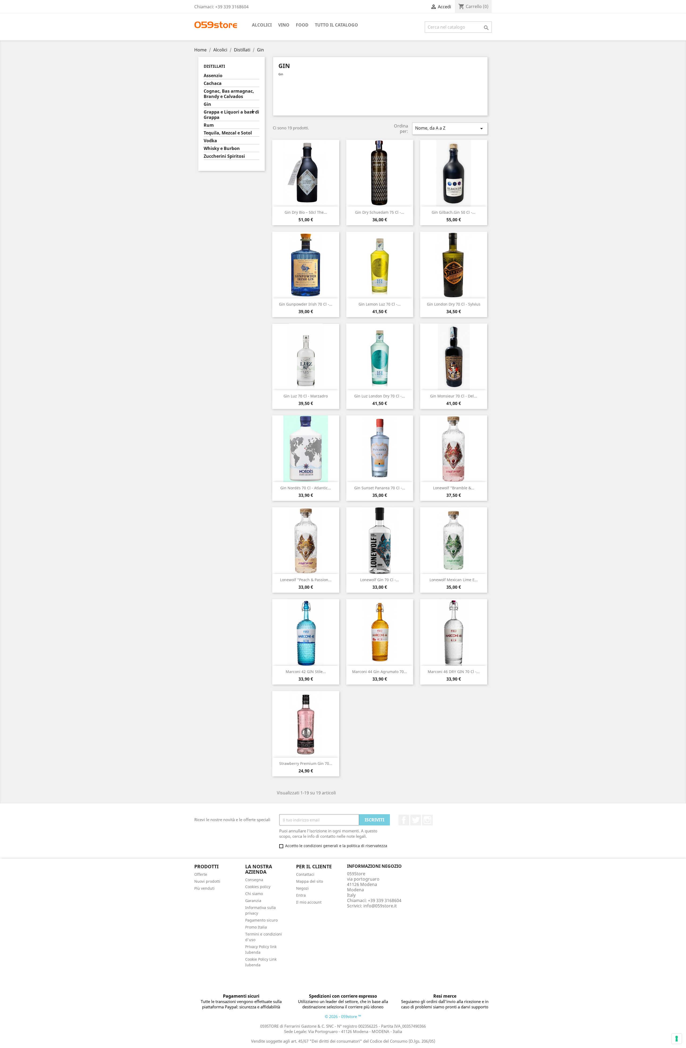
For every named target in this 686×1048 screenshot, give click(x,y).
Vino (283, 25)
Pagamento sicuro (261, 920)
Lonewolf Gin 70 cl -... (379, 579)
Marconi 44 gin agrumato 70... (379, 671)
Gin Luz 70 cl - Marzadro (306, 396)
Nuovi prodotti (207, 881)
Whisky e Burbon (222, 148)
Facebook (403, 820)
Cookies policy (257, 886)
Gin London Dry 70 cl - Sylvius (453, 304)
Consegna (254, 879)
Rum (209, 125)
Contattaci (305, 874)
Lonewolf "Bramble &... (453, 487)
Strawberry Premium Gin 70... (305, 763)
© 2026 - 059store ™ (343, 1016)
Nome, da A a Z (450, 128)
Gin (207, 104)
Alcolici (262, 25)
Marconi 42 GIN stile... (306, 671)
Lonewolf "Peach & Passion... (305, 579)
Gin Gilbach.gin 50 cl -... (453, 212)
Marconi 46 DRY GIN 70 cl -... (454, 671)
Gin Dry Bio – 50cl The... (306, 212)
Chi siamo (254, 893)
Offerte (200, 874)
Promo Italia (256, 927)
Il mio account (309, 902)
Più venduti (204, 888)
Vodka (210, 141)
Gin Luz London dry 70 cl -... (379, 396)
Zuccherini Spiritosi (224, 156)
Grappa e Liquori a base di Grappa (231, 114)
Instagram (427, 820)
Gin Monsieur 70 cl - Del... (453, 396)
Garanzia (253, 900)
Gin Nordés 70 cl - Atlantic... (305, 487)
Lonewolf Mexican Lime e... (454, 579)
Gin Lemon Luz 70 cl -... (380, 304)
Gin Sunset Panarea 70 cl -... (379, 487)
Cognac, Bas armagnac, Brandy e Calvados (229, 93)
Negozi (302, 888)
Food (302, 25)
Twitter (415, 820)
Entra (301, 895)
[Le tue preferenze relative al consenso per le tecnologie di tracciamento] (677, 1039)
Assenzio (213, 75)
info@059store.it (380, 906)
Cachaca (213, 83)
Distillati (214, 66)
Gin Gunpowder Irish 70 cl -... (305, 304)
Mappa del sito (309, 881)
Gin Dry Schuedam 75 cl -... (379, 212)
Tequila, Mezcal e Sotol (228, 133)
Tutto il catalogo (336, 25)
